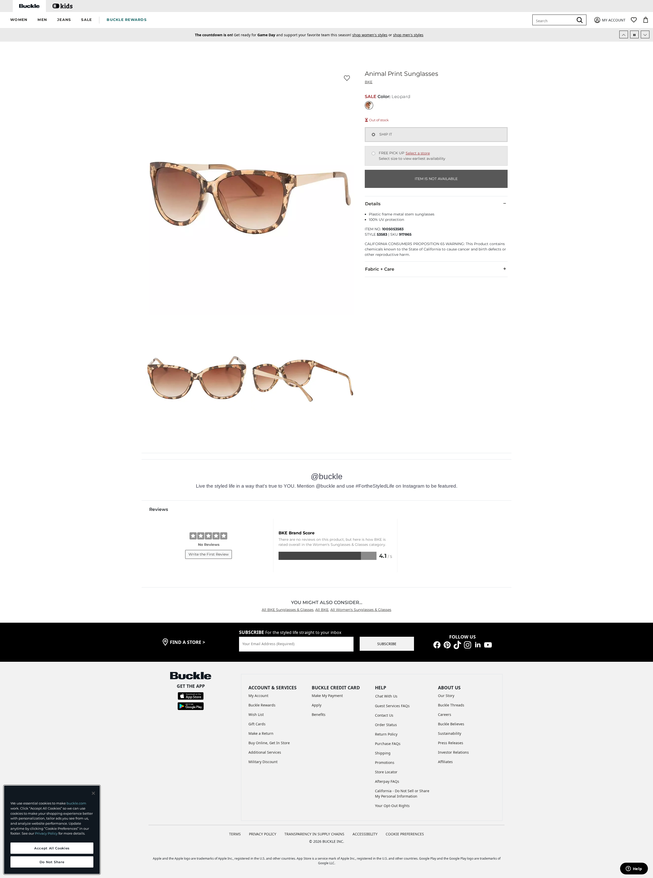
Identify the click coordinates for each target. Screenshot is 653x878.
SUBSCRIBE (386, 643)
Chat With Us (386, 696)
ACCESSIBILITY (365, 834)
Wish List (256, 714)
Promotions (384, 762)
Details (373, 203)
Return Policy (386, 734)
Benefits (318, 714)
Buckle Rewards (261, 705)
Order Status (386, 724)
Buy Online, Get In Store (269, 742)
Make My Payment (327, 695)
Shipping (383, 753)
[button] (18, 20)
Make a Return (260, 733)
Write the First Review (209, 554)
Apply (316, 705)
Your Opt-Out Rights (392, 805)
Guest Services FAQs (392, 705)
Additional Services (264, 752)
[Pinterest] (447, 644)
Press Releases (450, 742)
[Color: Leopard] (369, 105)
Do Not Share (52, 862)
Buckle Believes (451, 723)
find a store (187, 642)
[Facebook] (437, 644)
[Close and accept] (93, 793)
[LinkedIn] (478, 644)
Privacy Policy (46, 833)
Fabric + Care (379, 269)
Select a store (418, 153)
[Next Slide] (645, 34)
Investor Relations (453, 752)
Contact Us (384, 715)
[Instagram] (467, 644)
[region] (52, 830)
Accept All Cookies (52, 848)
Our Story (446, 695)
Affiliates (445, 761)
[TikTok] (457, 644)
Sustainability (449, 733)
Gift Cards (257, 723)
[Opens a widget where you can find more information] (634, 869)
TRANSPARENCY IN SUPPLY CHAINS (314, 834)
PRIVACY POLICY (262, 834)
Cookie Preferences (405, 834)
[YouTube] (488, 644)
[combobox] (554, 20)
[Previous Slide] (623, 34)
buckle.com (76, 803)
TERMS (235, 834)
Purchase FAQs (387, 743)
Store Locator (386, 771)
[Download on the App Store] (190, 695)
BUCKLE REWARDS (127, 19)
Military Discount (263, 761)
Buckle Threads (451, 705)
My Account (258, 695)
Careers (444, 714)
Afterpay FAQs (387, 781)
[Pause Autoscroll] (634, 34)
